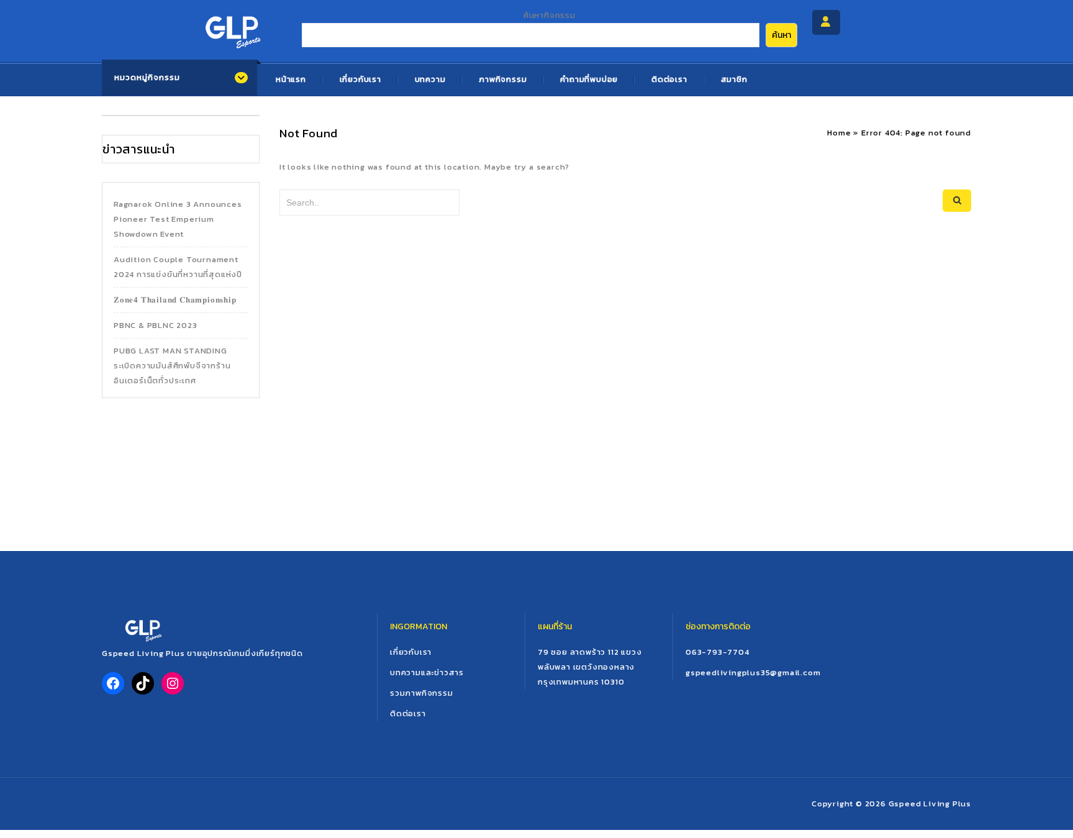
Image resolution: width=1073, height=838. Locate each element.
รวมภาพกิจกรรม (421, 693)
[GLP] (231, 28)
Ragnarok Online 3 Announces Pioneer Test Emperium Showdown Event (178, 219)
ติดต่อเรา (669, 79)
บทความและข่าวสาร (427, 672)
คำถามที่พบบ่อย (589, 79)
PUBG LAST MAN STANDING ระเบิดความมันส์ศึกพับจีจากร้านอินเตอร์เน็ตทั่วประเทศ (172, 365)
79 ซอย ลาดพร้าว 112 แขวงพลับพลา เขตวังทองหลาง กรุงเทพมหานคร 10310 (589, 667)
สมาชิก (734, 79)
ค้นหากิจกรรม (549, 15)
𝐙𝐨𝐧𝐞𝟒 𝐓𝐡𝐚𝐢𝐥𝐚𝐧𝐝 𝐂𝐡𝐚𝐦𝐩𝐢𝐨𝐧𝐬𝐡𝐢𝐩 (175, 300)
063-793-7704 (717, 652)
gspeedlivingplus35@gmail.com (753, 672)
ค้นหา (781, 35)
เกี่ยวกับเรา (360, 79)
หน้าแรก (291, 79)
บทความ (430, 79)
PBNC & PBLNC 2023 (155, 325)
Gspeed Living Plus (930, 803)
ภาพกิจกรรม (503, 79)
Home (839, 133)
